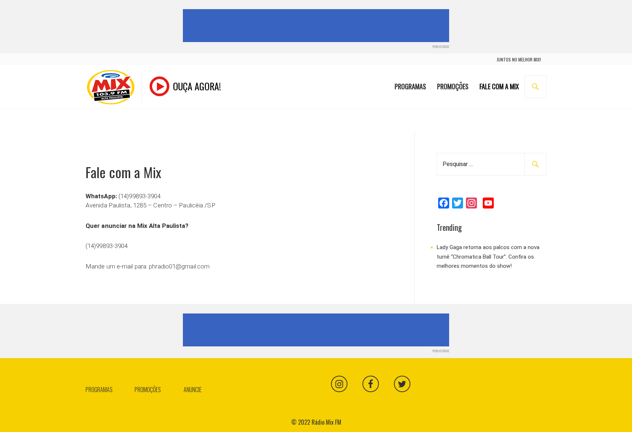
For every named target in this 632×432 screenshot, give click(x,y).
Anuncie (193, 389)
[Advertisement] (317, 25)
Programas (410, 86)
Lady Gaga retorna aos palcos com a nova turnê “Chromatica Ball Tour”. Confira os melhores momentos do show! (488, 256)
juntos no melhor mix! (519, 59)
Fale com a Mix (499, 86)
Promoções (453, 86)
